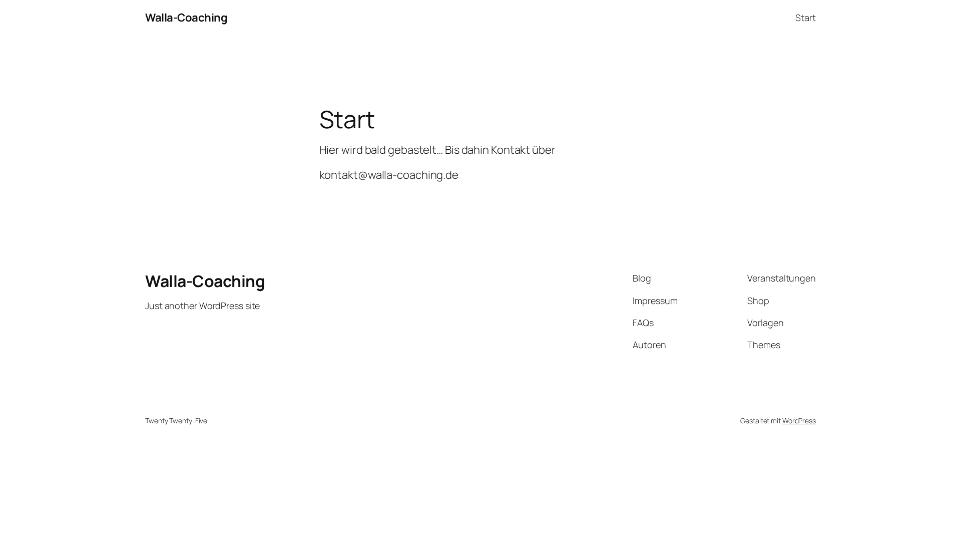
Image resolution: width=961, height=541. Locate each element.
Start (805, 18)
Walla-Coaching (186, 17)
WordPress (799, 420)
